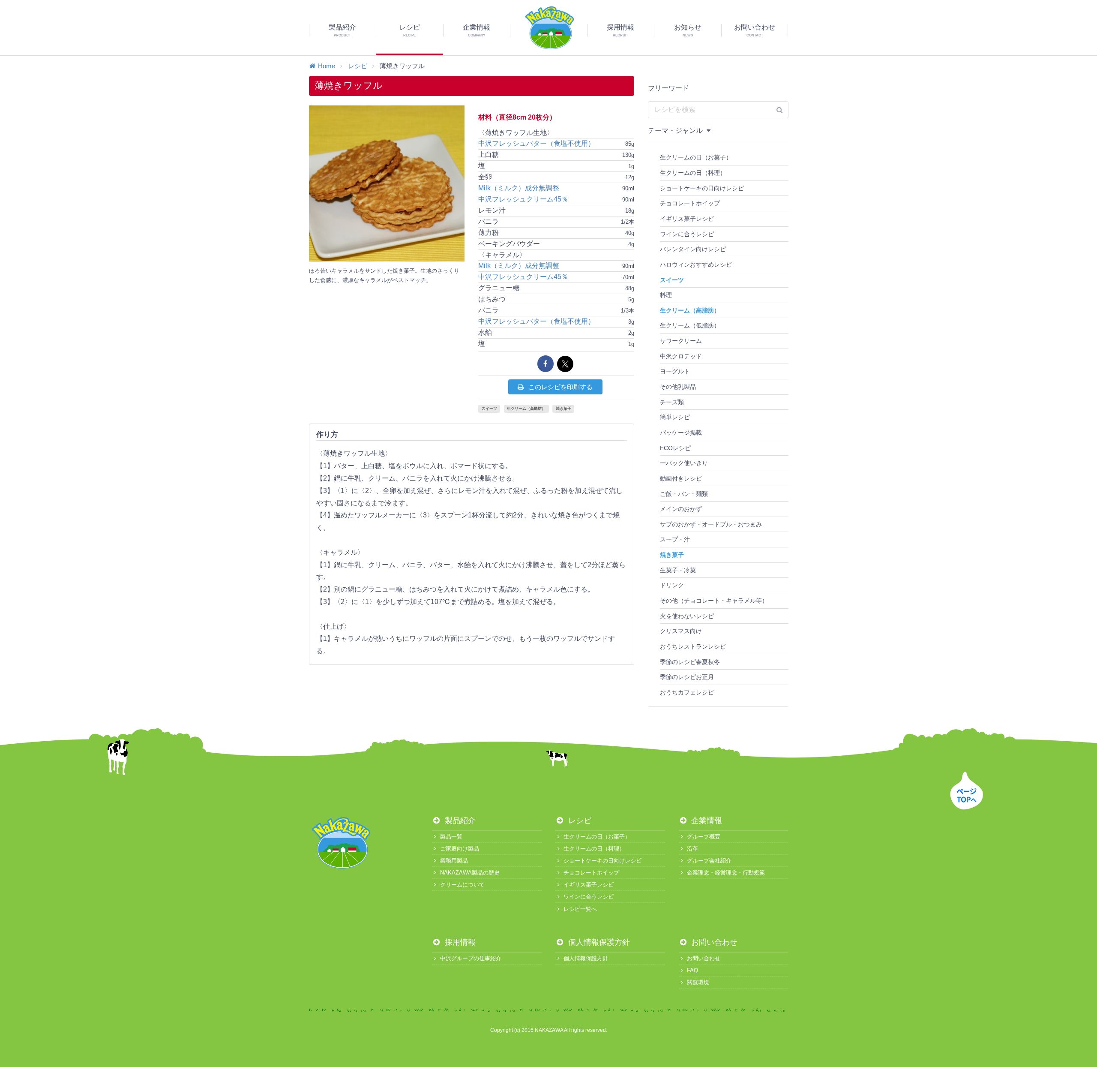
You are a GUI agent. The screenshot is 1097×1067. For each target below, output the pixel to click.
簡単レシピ (675, 417)
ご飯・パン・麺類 (684, 493)
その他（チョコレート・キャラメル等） (714, 600)
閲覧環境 (698, 982)
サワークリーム (681, 340)
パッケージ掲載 (681, 432)
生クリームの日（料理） (693, 172)
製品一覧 (451, 836)
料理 (666, 295)
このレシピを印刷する (560, 387)
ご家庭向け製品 (459, 848)
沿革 (692, 848)
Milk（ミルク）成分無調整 (518, 188)
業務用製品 (454, 860)
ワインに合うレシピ (687, 234)
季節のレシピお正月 (687, 676)
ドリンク (672, 585)
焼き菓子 (563, 408)
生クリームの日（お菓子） (696, 157)
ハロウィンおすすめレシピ (696, 264)
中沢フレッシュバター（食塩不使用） (536, 143)
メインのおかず (681, 508)
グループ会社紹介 (709, 860)
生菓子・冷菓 (678, 570)
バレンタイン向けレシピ (693, 249)
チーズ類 (672, 402)
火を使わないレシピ (687, 616)
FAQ (692, 970)
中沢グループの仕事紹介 (470, 958)
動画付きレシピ (681, 478)
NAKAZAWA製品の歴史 (470, 872)
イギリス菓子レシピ (687, 218)
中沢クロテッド (681, 356)
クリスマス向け (681, 631)
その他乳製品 (678, 386)
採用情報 (459, 942)
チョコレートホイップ (690, 203)
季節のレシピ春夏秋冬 (690, 661)
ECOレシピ (675, 448)
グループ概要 (703, 836)
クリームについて (462, 884)
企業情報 (705, 820)
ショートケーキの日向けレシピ (702, 188)
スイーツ (489, 408)
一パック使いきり (684, 463)
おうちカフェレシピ (687, 692)
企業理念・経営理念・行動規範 (726, 872)
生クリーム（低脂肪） (690, 325)
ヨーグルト (675, 371)
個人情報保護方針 (598, 942)
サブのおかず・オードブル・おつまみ (711, 524)
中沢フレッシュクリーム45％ (523, 199)
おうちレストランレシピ (693, 646)
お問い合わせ (713, 942)
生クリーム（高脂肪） (526, 408)
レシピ (357, 66)
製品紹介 (459, 820)
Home (326, 66)
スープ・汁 (675, 539)
